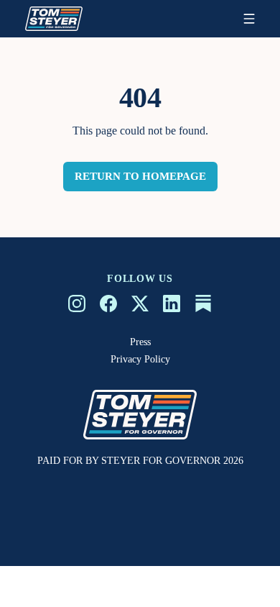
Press (140, 342)
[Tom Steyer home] (53, 19)
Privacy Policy (140, 359)
